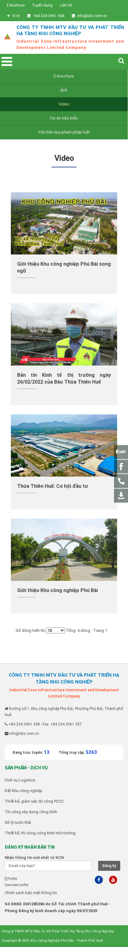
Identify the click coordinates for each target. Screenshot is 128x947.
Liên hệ (66, 5)
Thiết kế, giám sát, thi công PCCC (34, 801)
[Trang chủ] (7, 37)
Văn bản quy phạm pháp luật (64, 132)
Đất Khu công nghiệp (23, 790)
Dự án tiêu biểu (64, 118)
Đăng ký (109, 866)
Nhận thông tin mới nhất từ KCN (34, 857)
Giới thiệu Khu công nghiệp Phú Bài (57, 590)
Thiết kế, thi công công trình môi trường (40, 833)
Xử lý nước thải (18, 822)
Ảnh (63, 90)
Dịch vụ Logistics (20, 780)
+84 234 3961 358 (48, 16)
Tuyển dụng (42, 5)
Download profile (16, 885)
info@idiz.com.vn (92, 16)
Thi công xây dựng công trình (31, 811)
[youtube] (113, 880)
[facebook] (99, 880)
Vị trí (16, 16)
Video (64, 104)
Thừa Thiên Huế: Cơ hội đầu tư (52, 486)
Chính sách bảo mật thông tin (31, 892)
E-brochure (16, 5)
